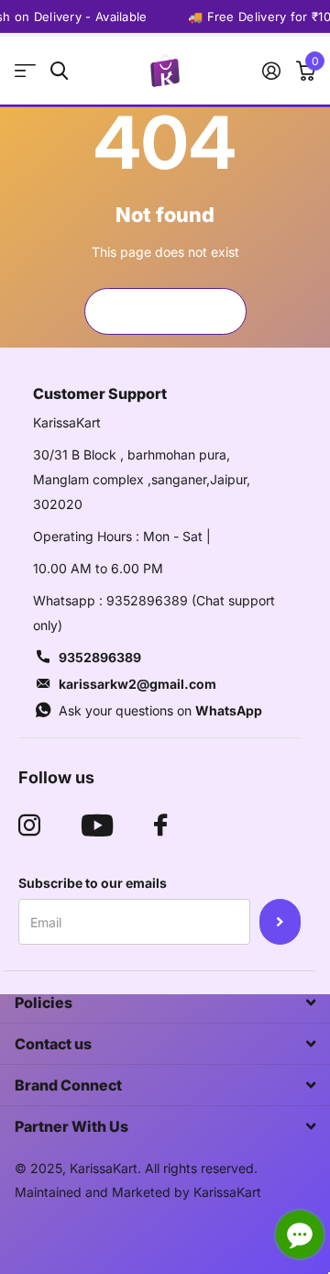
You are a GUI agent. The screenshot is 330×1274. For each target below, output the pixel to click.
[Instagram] (29, 825)
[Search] (59, 71)
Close (165, 1002)
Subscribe (280, 922)
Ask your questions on (160, 710)
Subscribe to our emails (92, 883)
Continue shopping (165, 310)
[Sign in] (270, 71)
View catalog (25, 71)
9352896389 (100, 657)
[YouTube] (97, 825)
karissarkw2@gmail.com (137, 684)
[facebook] (160, 825)
